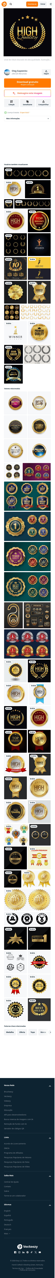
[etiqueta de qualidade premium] (14, 1212)
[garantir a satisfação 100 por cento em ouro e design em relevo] (18, 1258)
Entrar (43, 4)
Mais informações (13, 118)
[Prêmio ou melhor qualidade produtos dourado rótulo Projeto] (18, 681)
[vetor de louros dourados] (27, 173)
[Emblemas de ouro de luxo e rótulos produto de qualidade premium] (35, 403)
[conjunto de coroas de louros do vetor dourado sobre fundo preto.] (22, 222)
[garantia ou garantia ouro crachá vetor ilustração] (27, 880)
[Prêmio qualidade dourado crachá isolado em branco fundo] (15, 541)
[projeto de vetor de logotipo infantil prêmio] (15, 358)
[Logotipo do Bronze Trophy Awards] (15, 311)
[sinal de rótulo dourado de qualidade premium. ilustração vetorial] (15, 1143)
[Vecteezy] (4, 4)
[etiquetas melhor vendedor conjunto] (16, 1190)
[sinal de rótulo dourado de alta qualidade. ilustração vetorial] (14, 189)
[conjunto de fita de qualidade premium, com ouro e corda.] (15, 1237)
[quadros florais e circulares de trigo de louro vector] (15, 287)
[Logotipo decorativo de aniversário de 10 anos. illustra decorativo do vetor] (15, 335)
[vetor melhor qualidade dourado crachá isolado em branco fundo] (15, 907)
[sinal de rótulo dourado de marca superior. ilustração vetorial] (15, 1025)
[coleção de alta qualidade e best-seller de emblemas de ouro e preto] (36, 657)
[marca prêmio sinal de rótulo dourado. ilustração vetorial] (37, 468)
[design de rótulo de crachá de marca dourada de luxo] (15, 263)
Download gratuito (27, 83)
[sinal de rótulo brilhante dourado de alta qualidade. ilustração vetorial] (15, 1167)
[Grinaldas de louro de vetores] (17, 492)
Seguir (46, 74)
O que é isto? (24, 112)
